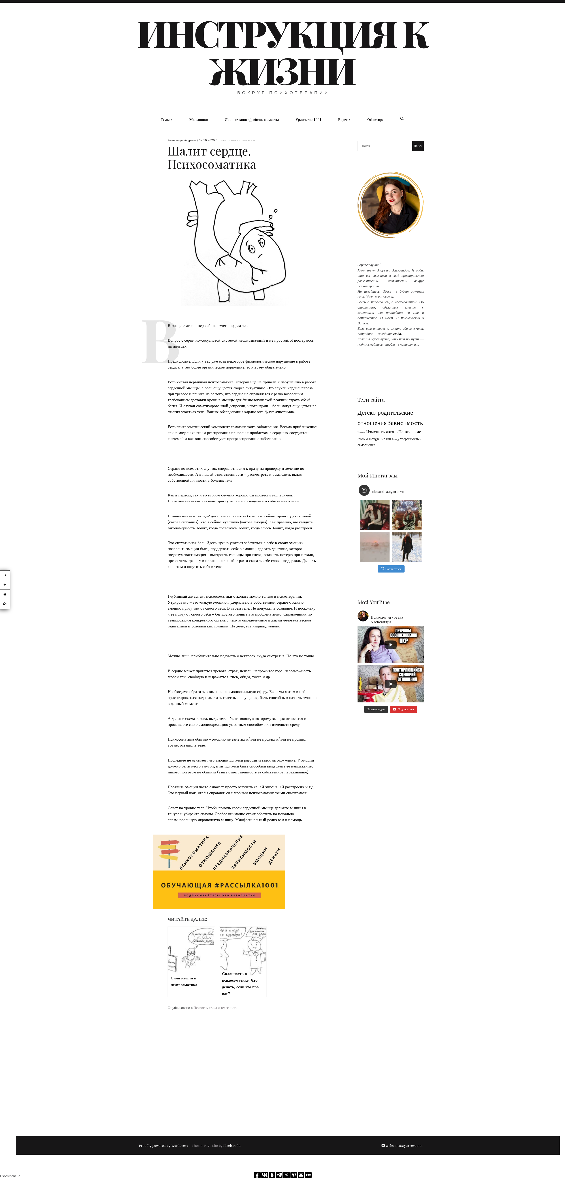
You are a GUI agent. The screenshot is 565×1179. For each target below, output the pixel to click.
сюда (397, 334)
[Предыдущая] (5, 585)
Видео (343, 120)
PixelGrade (231, 1145)
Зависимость (405, 423)
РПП (388, 439)
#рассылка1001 (308, 120)
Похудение (377, 439)
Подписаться (393, 569)
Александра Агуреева (182, 140)
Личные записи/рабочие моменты (252, 120)
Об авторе (375, 120)
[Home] (5, 594)
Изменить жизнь (381, 431)
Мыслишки (198, 120)
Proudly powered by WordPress (163, 1145)
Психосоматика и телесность (236, 140)
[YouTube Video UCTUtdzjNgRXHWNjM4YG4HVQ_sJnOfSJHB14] (391, 683)
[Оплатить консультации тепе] (375, 515)
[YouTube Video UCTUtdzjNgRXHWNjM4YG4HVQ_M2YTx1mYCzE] (391, 644)
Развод (395, 439)
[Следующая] (5, 575)
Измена (361, 432)
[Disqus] (243, 1079)
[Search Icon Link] (402, 119)
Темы (165, 120)
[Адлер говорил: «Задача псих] (407, 547)
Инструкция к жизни (282, 51)
